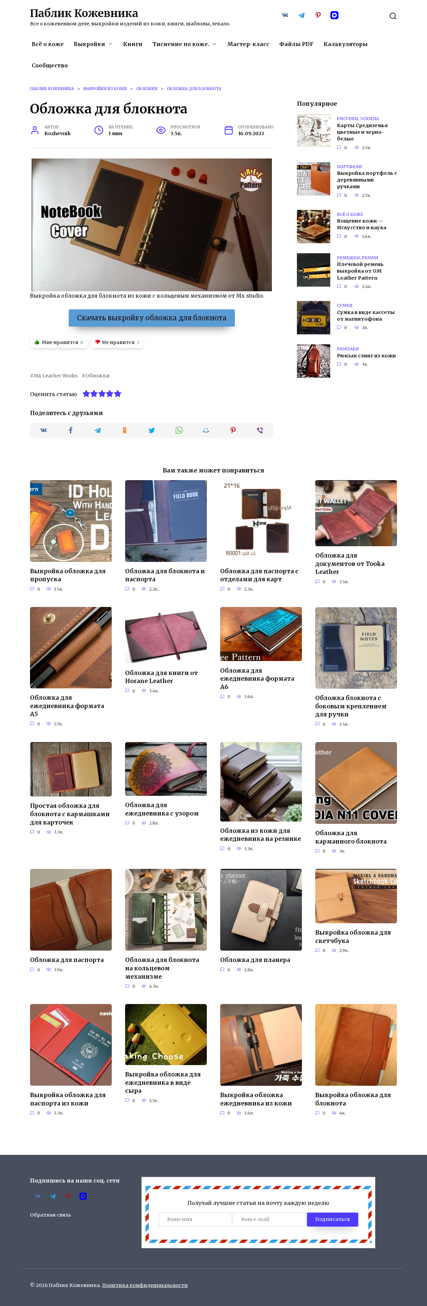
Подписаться (332, 1219)
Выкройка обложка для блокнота (353, 1099)
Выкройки (89, 44)
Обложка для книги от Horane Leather (161, 677)
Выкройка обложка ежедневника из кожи (256, 1099)
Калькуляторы (346, 44)
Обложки (97, 376)
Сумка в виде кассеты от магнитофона (366, 315)
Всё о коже (48, 44)
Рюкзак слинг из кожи (366, 356)
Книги (132, 44)
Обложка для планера (255, 960)
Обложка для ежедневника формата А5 (67, 706)
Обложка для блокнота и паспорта (165, 575)
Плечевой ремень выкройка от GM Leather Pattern (360, 271)
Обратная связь (50, 1215)
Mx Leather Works (56, 376)
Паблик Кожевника (84, 13)
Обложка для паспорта (67, 960)
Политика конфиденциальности (145, 1285)
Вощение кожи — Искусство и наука (361, 224)
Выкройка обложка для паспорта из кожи (68, 1099)
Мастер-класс (248, 44)
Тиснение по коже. (180, 44)
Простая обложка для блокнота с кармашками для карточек (70, 814)
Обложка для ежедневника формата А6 (257, 678)
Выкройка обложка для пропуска (68, 575)
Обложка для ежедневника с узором (162, 809)
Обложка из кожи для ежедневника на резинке (260, 835)
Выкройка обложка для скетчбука (353, 937)
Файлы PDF (296, 44)
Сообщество (50, 65)
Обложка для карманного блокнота (351, 837)
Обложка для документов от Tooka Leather (350, 564)
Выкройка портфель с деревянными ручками (367, 180)
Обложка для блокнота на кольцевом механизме (162, 968)
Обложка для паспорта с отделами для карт (259, 575)
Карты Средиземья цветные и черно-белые (362, 132)
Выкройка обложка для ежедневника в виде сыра (163, 1082)
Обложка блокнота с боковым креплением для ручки (351, 706)
